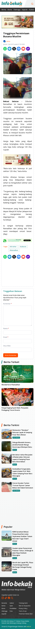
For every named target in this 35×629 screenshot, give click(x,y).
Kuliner (31, 10)
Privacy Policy (23, 608)
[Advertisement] (17, 273)
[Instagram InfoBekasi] (3, 598)
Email (5, 337)
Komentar (7, 304)
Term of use (23, 611)
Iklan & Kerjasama (24, 606)
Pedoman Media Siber (26, 614)
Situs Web (6, 346)
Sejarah (24, 10)
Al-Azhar (13, 246)
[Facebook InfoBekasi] (9, 598)
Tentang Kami (23, 603)
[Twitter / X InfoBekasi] (12, 598)
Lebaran (23, 246)
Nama (6, 328)
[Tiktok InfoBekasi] (6, 598)
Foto (11, 611)
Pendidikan (13, 608)
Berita (4, 10)
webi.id (29, 626)
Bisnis (10, 10)
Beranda (4, 603)
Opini (11, 606)
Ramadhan (14, 250)
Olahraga (17, 10)
